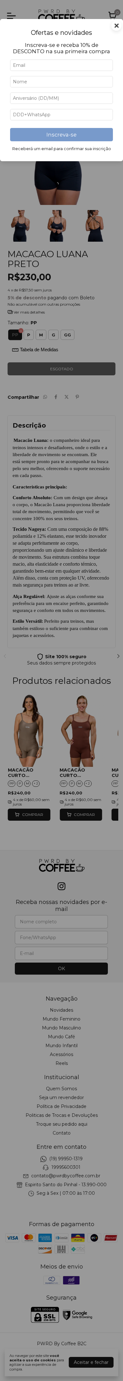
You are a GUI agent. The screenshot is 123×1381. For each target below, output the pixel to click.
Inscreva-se (61, 134)
